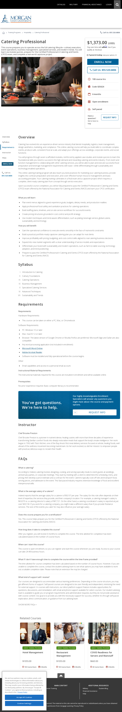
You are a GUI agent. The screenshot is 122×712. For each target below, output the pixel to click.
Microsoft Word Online (32, 348)
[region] (24, 691)
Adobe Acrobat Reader (32, 352)
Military (85, 688)
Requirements (8, 147)
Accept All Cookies (24, 697)
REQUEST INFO (109, 117)
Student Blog (103, 688)
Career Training (51, 688)
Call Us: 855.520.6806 (110, 32)
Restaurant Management (63, 654)
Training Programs (14, 32)
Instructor (6, 152)
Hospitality (28, 32)
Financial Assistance (90, 691)
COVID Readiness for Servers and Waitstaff (101, 654)
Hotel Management (33, 652)
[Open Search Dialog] (117, 4)
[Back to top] (61, 685)
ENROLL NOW (103, 62)
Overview (6, 137)
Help (84, 694)
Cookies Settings (24, 703)
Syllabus (5, 142)
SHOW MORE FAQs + (27, 604)
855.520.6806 (7, 176)
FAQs (4, 158)
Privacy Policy (79, 706)
